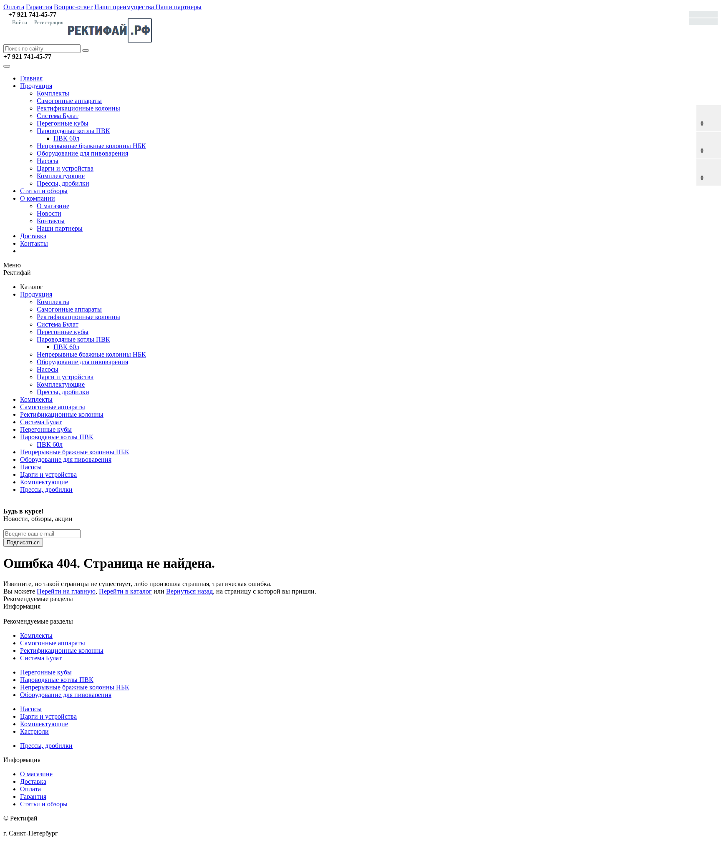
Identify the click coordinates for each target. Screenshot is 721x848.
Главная (31, 78)
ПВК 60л (66, 138)
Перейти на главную (66, 591)
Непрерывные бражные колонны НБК (91, 145)
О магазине (53, 205)
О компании (37, 198)
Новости (49, 213)
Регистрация (48, 22)
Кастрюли (34, 731)
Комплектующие (61, 175)
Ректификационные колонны (78, 108)
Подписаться (23, 542)
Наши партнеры (179, 6)
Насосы (47, 160)
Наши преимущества (125, 6)
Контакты (51, 220)
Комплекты (53, 93)
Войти (19, 22)
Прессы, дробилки (63, 183)
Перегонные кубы (62, 123)
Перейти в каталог (125, 591)
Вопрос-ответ (73, 6)
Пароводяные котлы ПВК (73, 130)
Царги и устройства (65, 168)
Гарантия (39, 6)
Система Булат (57, 115)
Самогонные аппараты (69, 100)
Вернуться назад (189, 591)
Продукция (36, 85)
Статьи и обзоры (44, 190)
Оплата (13, 6)
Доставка (33, 235)
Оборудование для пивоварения (82, 153)
